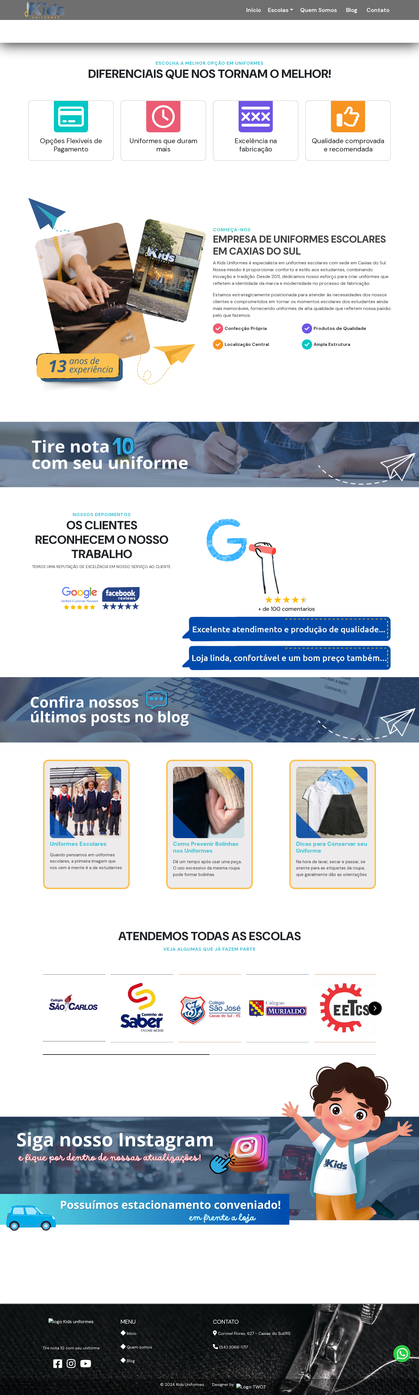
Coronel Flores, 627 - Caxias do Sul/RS (253, 1333)
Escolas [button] (279, 10)
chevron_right (375, 1008)
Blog (351, 10)
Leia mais (86, 896)
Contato (378, 10)
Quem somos (318, 10)
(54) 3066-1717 (233, 1347)
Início (253, 10)
